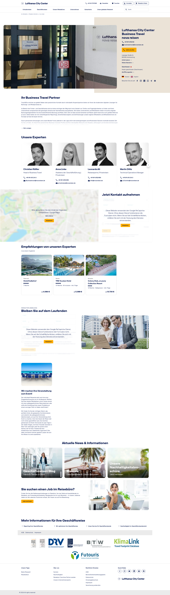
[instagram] (141, 81)
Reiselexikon (25, 575)
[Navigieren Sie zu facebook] (120, 571)
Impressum (38, 532)
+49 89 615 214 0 (31, 177)
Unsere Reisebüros (59, 9)
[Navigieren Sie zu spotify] (139, 571)
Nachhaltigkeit (58, 575)
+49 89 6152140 (129, 42)
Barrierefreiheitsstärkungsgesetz (95, 575)
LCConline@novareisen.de (131, 180)
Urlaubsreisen (27, 9)
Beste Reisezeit (26, 572)
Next (148, 165)
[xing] (151, 81)
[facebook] (137, 81)
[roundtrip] (155, 81)
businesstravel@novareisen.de (133, 45)
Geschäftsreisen (42, 9)
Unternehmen (74, 9)
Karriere (55, 572)
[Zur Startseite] (35, 3)
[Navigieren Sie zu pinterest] (144, 571)
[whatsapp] (148, 81)
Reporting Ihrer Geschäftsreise (33, 526)
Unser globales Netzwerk (105, 9)
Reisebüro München (33, 14)
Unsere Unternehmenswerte (62, 580)
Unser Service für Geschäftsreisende (99, 526)
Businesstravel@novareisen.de (35, 180)
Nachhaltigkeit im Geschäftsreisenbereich (133, 526)
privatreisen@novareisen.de (66, 183)
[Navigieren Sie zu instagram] (124, 571)
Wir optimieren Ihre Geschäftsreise (67, 526)
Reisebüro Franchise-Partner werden (64, 577)
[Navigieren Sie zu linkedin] (134, 571)
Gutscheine (88, 9)
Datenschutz (29, 532)
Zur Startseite (24, 14)
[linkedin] (144, 81)
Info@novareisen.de (96, 180)
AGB (22, 532)
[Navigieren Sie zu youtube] (129, 571)
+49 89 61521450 (63, 180)
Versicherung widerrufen (93, 585)
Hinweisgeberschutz (92, 580)
